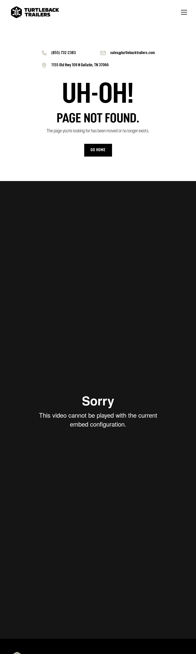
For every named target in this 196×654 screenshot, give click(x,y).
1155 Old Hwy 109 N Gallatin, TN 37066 (80, 65)
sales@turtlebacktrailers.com (132, 53)
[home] (35, 12)
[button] (183, 12)
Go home (98, 150)
